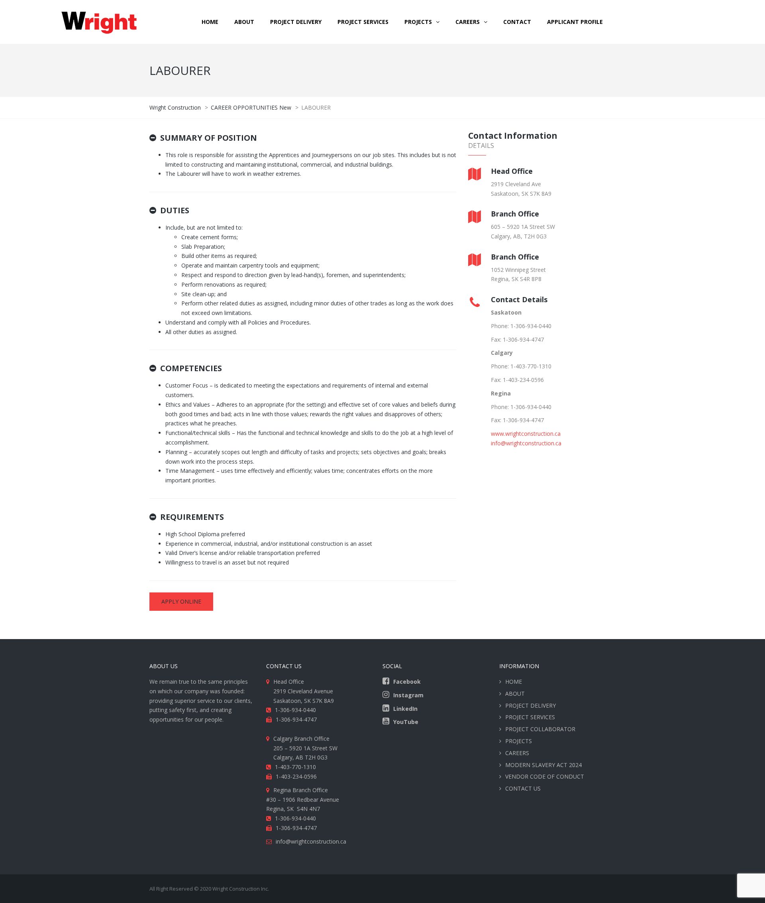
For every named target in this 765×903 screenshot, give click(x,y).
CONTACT (517, 22)
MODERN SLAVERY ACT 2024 (543, 765)
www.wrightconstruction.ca (526, 433)
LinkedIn (405, 708)
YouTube (405, 722)
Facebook (407, 681)
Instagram (408, 695)
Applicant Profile (575, 22)
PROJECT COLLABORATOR (540, 729)
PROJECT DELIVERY (296, 22)
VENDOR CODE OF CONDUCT (544, 776)
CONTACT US (523, 788)
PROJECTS (518, 741)
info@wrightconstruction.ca (526, 443)
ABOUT (244, 22)
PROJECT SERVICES (362, 22)
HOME (210, 22)
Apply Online (181, 601)
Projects (418, 22)
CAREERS (467, 22)
